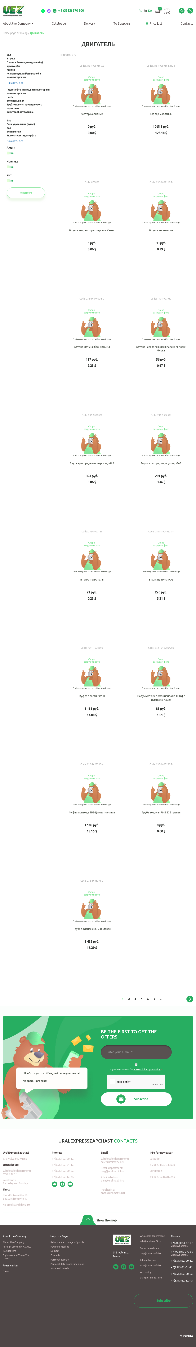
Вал (9, 55)
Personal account (60, 1259)
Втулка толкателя (92, 581)
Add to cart (91, 160)
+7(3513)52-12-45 (63, 1176)
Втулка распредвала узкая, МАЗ (161, 465)
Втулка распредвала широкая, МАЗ (92, 465)
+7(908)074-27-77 (182, 1244)
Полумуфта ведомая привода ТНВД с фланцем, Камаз (161, 698)
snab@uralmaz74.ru (113, 1192)
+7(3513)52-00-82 (63, 1170)
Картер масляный (92, 116)
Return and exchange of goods (67, 1242)
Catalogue (59, 23)
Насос (10, 97)
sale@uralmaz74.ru (112, 1162)
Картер (11, 70)
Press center (10, 1265)
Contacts (55, 1255)
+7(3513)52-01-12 (63, 1164)
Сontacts (186, 23)
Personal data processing (147, 1069)
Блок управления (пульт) (21, 124)
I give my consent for (136, 1069)
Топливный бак (15, 100)
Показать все (15, 82)
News (6, 1271)
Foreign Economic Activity (17, 1246)
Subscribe (141, 1099)
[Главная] (18, 10)
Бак (9, 120)
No (12, 153)
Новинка (12, 161)
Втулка (11, 58)
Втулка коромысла (161, 232)
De (150, 10)
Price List (156, 23)
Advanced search (60, 1268)
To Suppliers (122, 23)
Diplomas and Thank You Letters (16, 1257)
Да (136, 1064)
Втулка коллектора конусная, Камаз (92, 232)
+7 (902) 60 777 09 (182, 1253)
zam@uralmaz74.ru (112, 1180)
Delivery (89, 23)
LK (190, 11)
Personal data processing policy (67, 1264)
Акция (11, 147)
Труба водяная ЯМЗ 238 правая (161, 814)
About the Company (17, 23)
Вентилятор (14, 131)
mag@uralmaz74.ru (112, 1171)
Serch (182, 11)
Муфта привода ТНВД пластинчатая (92, 814)
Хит (9, 175)
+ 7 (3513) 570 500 (70, 10)
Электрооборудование (20, 112)
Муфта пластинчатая (92, 698)
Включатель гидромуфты (21, 135)
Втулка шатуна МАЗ (161, 581)
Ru (140, 10)
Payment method (60, 1246)
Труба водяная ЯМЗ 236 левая (92, 930)
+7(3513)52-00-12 (63, 1158)
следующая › (189, 999)
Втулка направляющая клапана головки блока (161, 348)
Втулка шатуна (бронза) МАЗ (92, 348)
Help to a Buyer (60, 1236)
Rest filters (26, 192)
